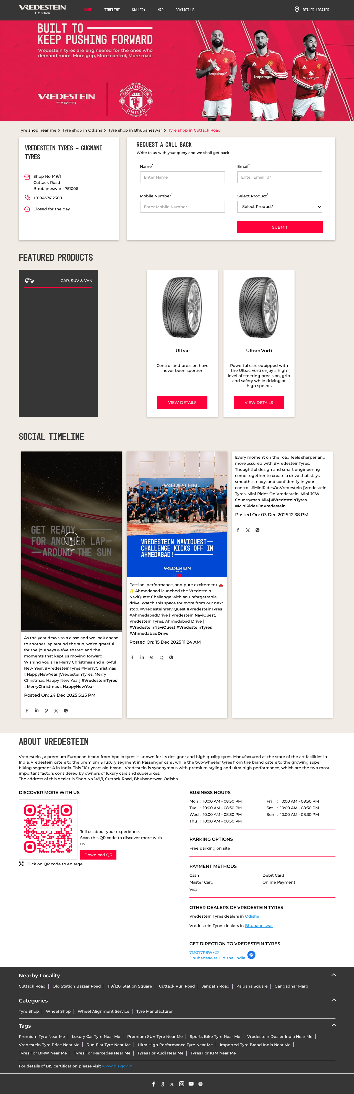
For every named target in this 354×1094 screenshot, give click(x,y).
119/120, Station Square (130, 986)
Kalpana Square (252, 986)
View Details (182, 402)
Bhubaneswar (259, 925)
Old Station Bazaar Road (77, 986)
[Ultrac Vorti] (259, 307)
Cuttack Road (32, 986)
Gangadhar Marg (291, 986)
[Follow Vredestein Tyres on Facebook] (153, 1084)
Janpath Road (216, 986)
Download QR (98, 854)
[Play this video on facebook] (71, 541)
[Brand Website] (200, 1084)
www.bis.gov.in (117, 1066)
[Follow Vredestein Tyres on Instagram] (182, 1084)
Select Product (252, 196)
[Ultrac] (182, 307)
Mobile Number (156, 196)
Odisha (252, 916)
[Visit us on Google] (163, 1084)
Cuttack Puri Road (177, 986)
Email (243, 166)
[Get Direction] (251, 957)
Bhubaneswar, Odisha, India (217, 957)
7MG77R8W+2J (204, 952)
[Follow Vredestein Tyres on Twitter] (172, 1084)
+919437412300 (47, 197)
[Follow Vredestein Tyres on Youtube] (191, 1084)
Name (146, 166)
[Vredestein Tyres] (42, 10)
